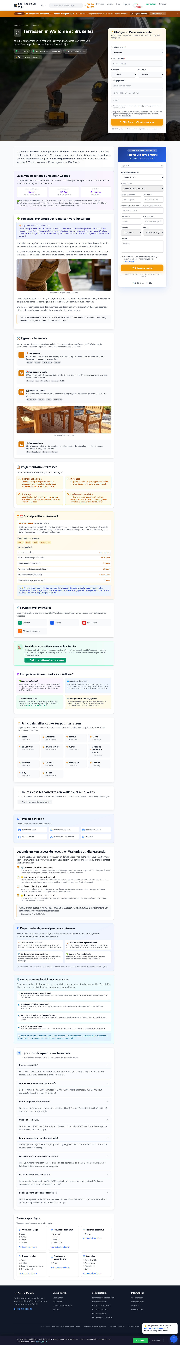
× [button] (175, 1325)
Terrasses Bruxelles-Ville (103, 1297)
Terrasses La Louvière (102, 1317)
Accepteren (140, 1340)
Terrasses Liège (99, 1301)
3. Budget (115, 70)
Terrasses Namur (100, 1309)
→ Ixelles (86, 1269)
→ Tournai (55, 1240)
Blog (118, 4)
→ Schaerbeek (89, 1263)
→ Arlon (54, 1263)
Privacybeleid (41, 1342)
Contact (162, 4)
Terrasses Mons (99, 1313)
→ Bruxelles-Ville (90, 1260)
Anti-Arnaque (139, 5)
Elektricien (57, 1301)
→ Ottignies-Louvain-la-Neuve (31, 1266)
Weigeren (156, 1340)
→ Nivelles (23, 1263)
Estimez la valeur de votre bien (36, 706)
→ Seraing (23, 1243)
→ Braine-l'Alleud (26, 1269)
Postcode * (125, 217)
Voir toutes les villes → (28, 1247)
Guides (110, 4)
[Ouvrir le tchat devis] (174, 1339)
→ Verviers (23, 1237)
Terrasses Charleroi (101, 1305)
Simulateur (151, 4)
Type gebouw (126, 183)
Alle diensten (137, 1297)
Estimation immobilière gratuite (95, 1327)
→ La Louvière (56, 1243)
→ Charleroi (55, 1234)
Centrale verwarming (62, 1305)
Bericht (124, 239)
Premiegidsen (137, 1301)
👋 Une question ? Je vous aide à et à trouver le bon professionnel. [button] (160, 1327)
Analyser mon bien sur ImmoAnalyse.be (47, 660)
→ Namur (87, 1234)
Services (100, 4)
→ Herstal (23, 1240)
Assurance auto (134, 1327)
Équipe (126, 4)
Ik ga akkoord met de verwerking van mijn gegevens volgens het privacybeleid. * (141, 258)
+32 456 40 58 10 (24, 1309)
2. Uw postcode (118, 58)
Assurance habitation (117, 1327)
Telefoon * (147, 194)
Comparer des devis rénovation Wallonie (66, 1327)
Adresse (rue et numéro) (141, 206)
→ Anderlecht (88, 1266)
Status (145, 228)
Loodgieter (58, 1297)
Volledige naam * (128, 194)
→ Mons (54, 1237)
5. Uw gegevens (118, 80)
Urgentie (124, 228)
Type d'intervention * (130, 172)
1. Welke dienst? (118, 47)
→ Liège (22, 1234)
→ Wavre (22, 1260)
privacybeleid (126, 116)
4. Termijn (142, 70)
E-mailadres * (149, 217)
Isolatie (56, 1309)
